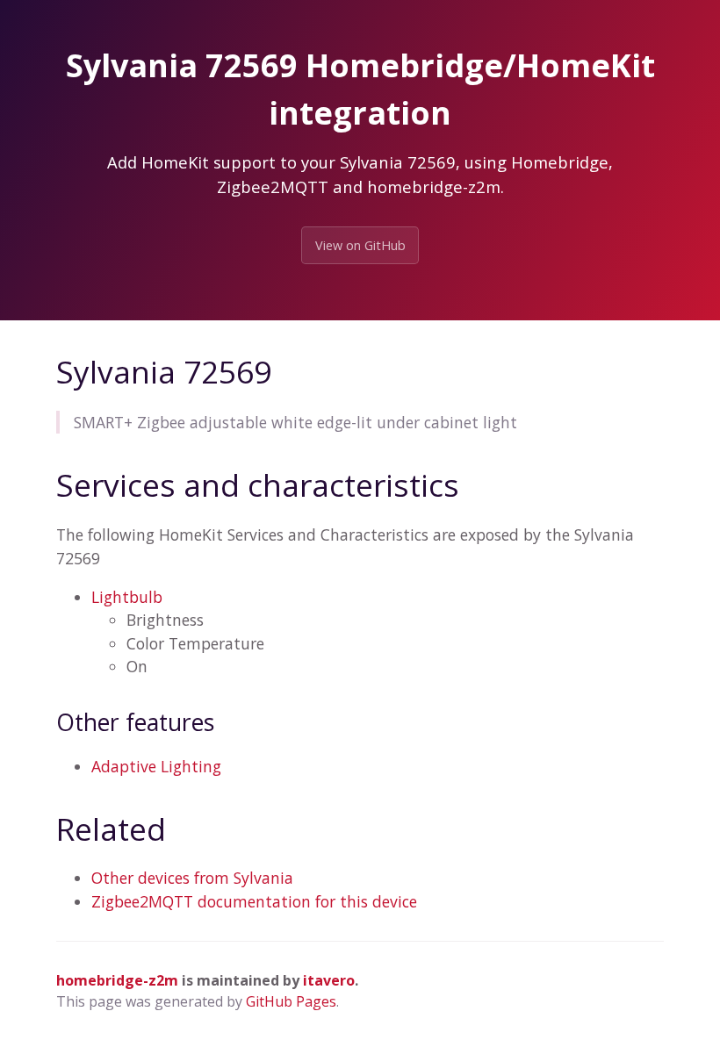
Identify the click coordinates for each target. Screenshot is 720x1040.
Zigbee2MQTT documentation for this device (254, 901)
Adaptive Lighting (156, 766)
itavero (329, 980)
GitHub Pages (291, 1001)
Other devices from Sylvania (192, 877)
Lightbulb (126, 596)
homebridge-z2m (117, 980)
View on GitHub (360, 245)
